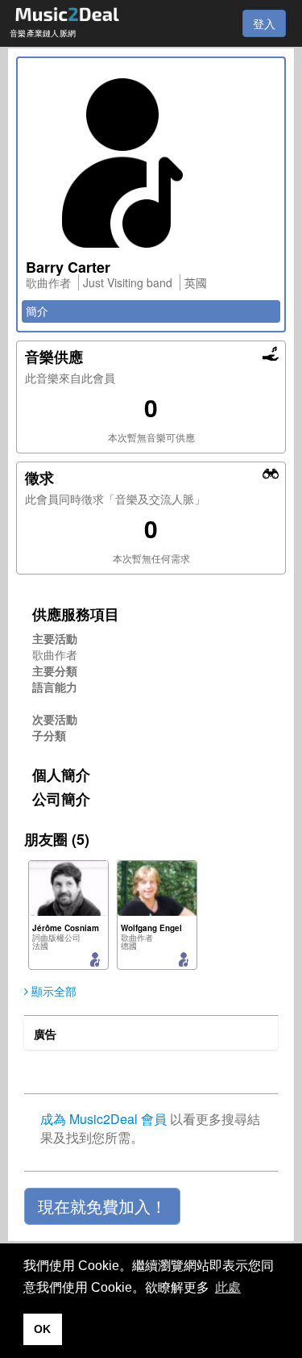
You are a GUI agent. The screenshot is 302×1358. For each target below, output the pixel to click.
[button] (102, 1206)
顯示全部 (52, 991)
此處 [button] (228, 1287)
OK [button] (42, 1328)
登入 (264, 23)
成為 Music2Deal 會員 (103, 1118)
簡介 (37, 311)
